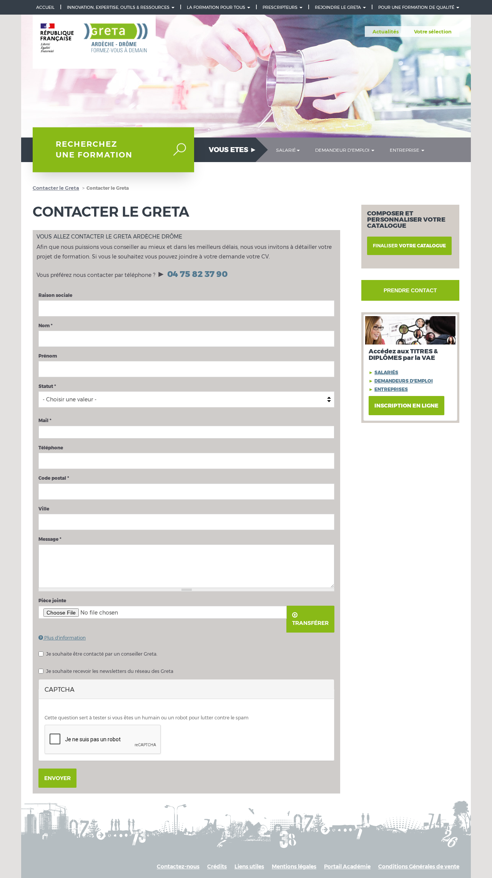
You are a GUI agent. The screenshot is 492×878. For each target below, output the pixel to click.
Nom (45, 325)
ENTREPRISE (405, 149)
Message (50, 539)
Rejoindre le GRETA (338, 7)
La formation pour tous (216, 7)
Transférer (310, 623)
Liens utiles (249, 866)
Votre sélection (433, 31)
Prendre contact (410, 290)
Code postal (53, 478)
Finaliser (409, 245)
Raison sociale (55, 295)
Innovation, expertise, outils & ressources (119, 7)
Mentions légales (294, 866)
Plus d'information (64, 638)
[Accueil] (94, 42)
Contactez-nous (178, 866)
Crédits (217, 866)
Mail (45, 420)
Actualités (385, 31)
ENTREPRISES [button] (391, 389)
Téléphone (50, 448)
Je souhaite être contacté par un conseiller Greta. (101, 654)
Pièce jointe (52, 600)
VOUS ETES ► (233, 150)
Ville (43, 509)
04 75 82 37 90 (197, 274)
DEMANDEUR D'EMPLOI (343, 149)
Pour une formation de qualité (416, 7)
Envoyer (57, 778)
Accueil (45, 7)
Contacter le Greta (56, 188)
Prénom (47, 356)
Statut (47, 386)
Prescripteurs (281, 7)
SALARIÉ (286, 149)
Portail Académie (347, 866)
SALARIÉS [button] (386, 372)
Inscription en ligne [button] (406, 405)
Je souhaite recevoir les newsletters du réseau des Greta (109, 671)
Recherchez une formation (94, 149)
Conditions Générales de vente (418, 866)
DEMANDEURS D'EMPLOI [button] (403, 381)
